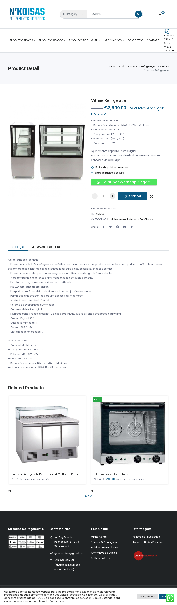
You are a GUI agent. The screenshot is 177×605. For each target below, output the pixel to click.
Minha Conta (99, 536)
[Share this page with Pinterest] (117, 227)
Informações (113, 40)
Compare (153, 40)
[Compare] (150, 196)
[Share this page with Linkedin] (125, 227)
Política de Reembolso (104, 547)
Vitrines (164, 66)
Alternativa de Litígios (104, 552)
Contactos (135, 40)
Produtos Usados (51, 40)
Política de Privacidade (146, 536)
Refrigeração (148, 66)
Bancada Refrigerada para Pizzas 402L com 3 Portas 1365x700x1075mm (58, 474)
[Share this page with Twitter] (110, 227)
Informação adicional (46, 247)
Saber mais (57, 601)
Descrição (18, 247)
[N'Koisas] (27, 14)
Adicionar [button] (42, 435)
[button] (103, 227)
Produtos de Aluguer (83, 40)
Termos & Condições (104, 542)
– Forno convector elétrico (111, 474)
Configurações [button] (147, 596)
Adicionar (134, 196)
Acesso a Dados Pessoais (148, 542)
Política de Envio (101, 558)
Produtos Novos (21, 40)
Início (112, 66)
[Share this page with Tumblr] (132, 227)
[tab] (18, 247)
